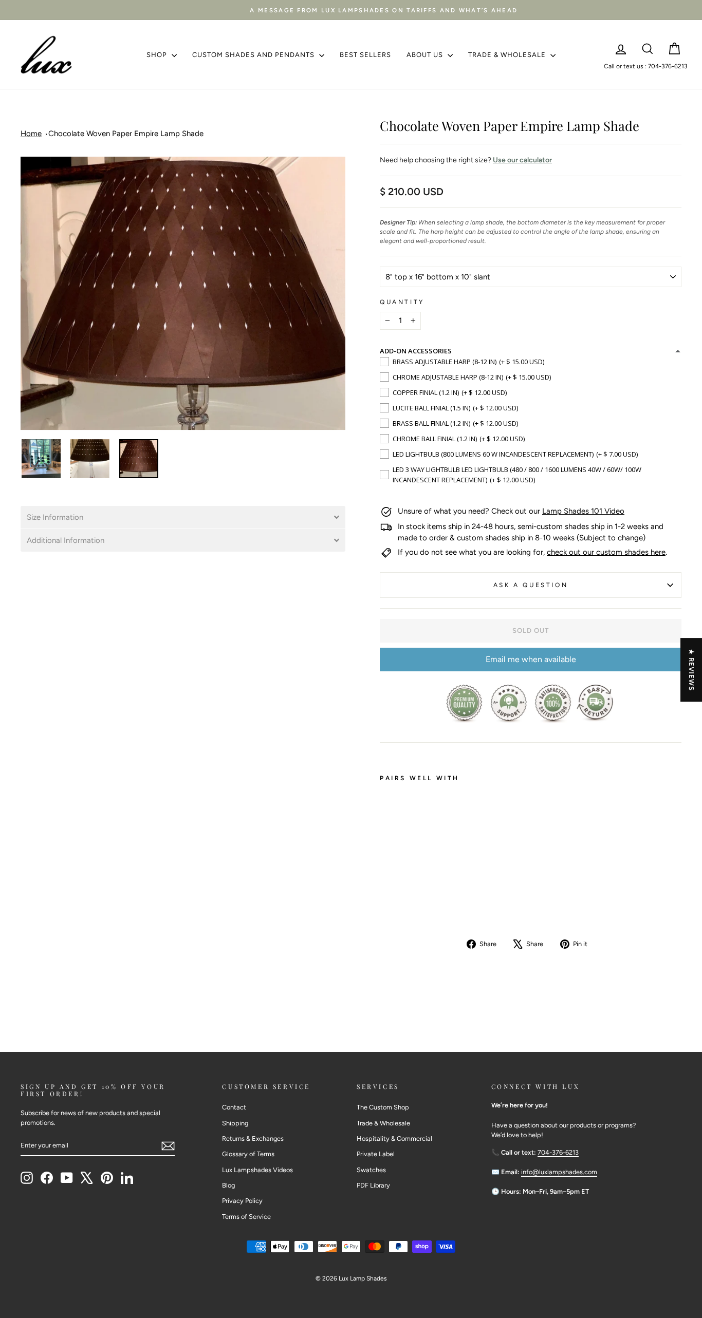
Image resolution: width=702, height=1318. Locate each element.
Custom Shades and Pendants (254, 55)
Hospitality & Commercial (394, 1138)
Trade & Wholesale (508, 55)
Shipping (235, 1123)
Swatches (371, 1170)
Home (31, 133)
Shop (157, 55)
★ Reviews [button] (691, 670)
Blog (228, 1185)
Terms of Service (246, 1216)
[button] (183, 517)
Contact (234, 1107)
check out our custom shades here (606, 552)
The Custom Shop (383, 1107)
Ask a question (530, 585)
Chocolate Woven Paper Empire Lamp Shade (126, 133)
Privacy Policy (242, 1200)
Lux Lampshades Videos (257, 1170)
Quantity (402, 302)
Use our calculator (522, 160)
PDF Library (373, 1185)
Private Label (376, 1154)
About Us (426, 55)
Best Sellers (365, 55)
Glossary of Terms (248, 1154)
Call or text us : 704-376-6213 (646, 66)
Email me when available (531, 659)
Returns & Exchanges (253, 1138)
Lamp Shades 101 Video (583, 511)
